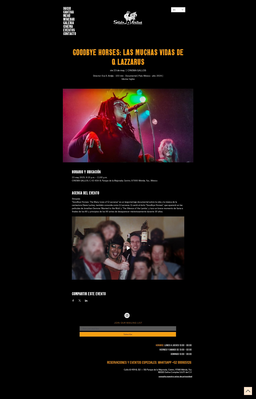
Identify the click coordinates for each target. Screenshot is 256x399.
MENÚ (66, 15)
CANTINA (68, 11)
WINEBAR (69, 19)
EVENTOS (69, 29)
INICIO (67, 8)
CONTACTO (69, 33)
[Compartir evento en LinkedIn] (86, 301)
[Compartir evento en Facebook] (73, 301)
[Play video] (128, 248)
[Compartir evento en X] (79, 301)
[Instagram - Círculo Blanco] (127, 315)
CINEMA (68, 26)
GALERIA (68, 22)
